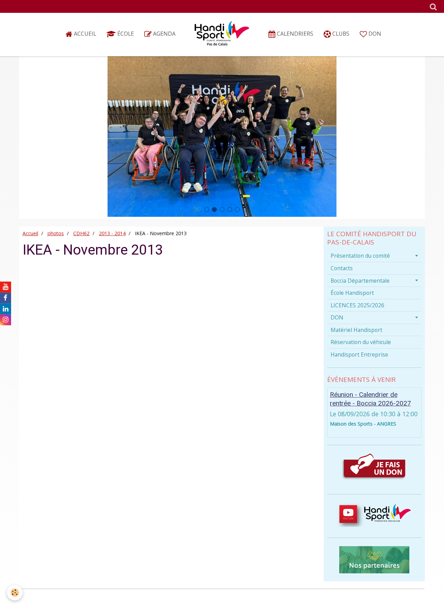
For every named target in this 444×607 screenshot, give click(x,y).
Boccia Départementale (360, 280)
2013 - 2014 (112, 233)
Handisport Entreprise (359, 354)
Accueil (84, 33)
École (125, 33)
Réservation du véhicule (361, 342)
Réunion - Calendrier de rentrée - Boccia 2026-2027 (370, 399)
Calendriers (294, 33)
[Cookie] (15, 592)
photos (56, 233)
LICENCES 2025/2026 (357, 305)
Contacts (342, 268)
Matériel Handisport (356, 330)
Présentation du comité (360, 255)
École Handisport (352, 293)
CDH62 (81, 233)
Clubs (340, 33)
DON (374, 33)
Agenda (164, 33)
